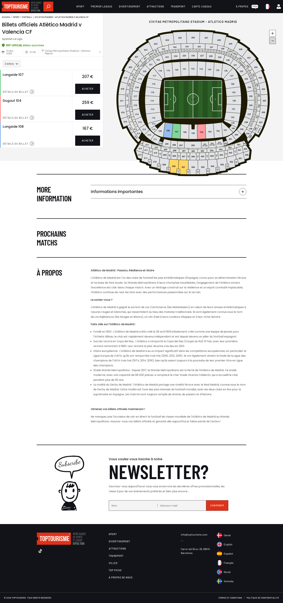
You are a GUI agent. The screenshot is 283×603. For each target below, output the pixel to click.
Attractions (155, 6)
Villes (113, 563)
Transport (178, 6)
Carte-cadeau (202, 6)
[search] (48, 6)
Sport (80, 6)
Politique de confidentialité (263, 598)
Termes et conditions (230, 598)
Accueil (6, 17)
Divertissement (129, 6)
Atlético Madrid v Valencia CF (72, 17)
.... (182, 539)
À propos (242, 6)
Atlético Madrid (44, 17)
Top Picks (115, 570)
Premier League (101, 6)
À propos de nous (120, 577)
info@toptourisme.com (194, 534)
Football (27, 17)
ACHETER (88, 88)
